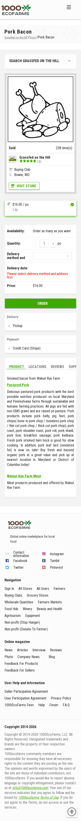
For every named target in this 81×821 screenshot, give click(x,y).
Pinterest (56, 567)
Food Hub (11, 609)
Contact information (21, 554)
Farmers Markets (50, 602)
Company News (29, 657)
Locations (37, 367)
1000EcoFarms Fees (19, 705)
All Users (43, 588)
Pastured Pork (18, 385)
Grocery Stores (37, 595)
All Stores (25, 588)
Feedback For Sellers (19, 670)
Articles (22, 650)
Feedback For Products (21, 663)
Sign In (9, 588)
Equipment (32, 615)
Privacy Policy (61, 698)
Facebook (20, 561)
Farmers (59, 588)
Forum (53, 705)
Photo (8, 657)
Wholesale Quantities (18, 602)
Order (43, 303)
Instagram (57, 554)
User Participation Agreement (25, 698)
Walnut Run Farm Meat (24, 476)
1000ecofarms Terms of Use (38, 797)
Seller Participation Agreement (26, 691)
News (8, 650)
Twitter (18, 567)
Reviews (57, 367)
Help (41, 705)
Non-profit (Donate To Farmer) (26, 629)
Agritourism (12, 615)
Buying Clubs (13, 595)
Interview (38, 650)
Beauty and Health (49, 609)
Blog (52, 657)
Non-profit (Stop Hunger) (22, 622)
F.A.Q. (66, 705)
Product (16, 367)
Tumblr (55, 561)
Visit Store (26, 186)
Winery (27, 609)
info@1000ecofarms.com (30, 788)
